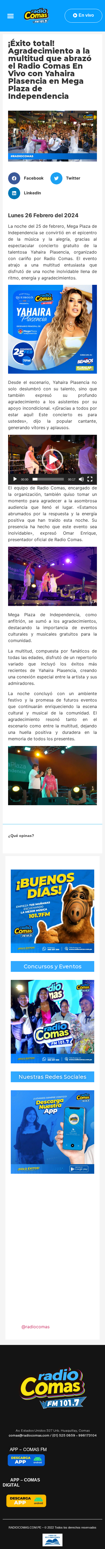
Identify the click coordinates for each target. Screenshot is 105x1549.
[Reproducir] (15, 479)
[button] (10, 15)
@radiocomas (36, 1326)
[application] (52, 460)
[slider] (48, 479)
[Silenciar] (81, 479)
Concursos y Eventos (53, 966)
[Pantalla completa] (90, 479)
